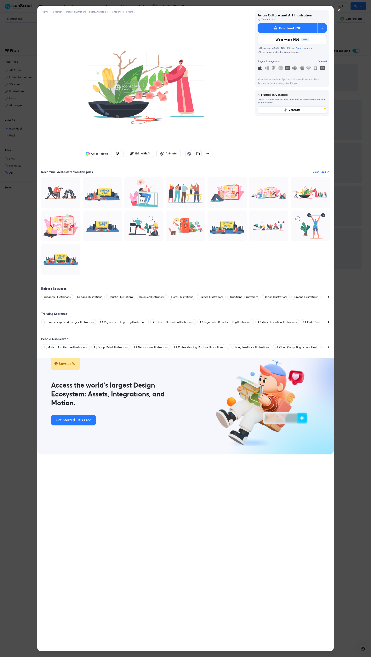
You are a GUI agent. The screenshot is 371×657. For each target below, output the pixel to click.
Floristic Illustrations (121, 297)
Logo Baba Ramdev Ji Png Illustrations (227, 322)
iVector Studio (268, 19)
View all (322, 61)
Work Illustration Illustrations (279, 322)
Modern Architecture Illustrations (67, 347)
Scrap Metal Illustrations (113, 347)
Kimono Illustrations (306, 297)
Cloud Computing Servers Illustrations (302, 347)
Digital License (291, 51)
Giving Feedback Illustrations (251, 347)
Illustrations (57, 11)
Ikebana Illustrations (89, 297)
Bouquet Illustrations (151, 297)
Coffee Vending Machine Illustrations (200, 347)
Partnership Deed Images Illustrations (71, 322)
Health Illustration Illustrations (175, 322)
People (294, 83)
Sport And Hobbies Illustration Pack (100, 11)
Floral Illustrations (182, 297)
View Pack (319, 172)
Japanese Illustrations (124, 11)
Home (45, 11)
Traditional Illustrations (244, 297)
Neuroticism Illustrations (153, 347)
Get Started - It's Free (73, 420)
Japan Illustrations (276, 297)
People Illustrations (76, 11)
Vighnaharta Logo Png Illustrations (125, 322)
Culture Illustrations (211, 297)
